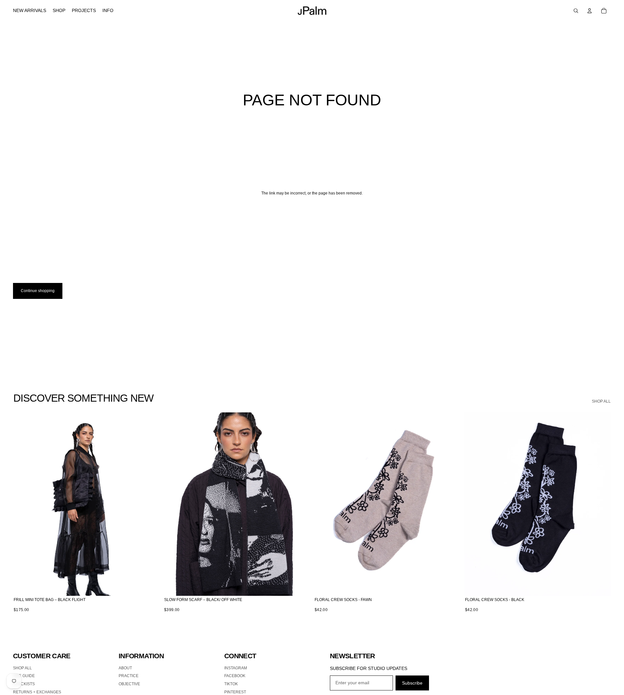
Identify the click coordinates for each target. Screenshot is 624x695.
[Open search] (576, 11)
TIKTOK (231, 684)
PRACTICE (128, 676)
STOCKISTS (24, 684)
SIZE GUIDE (24, 676)
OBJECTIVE (129, 684)
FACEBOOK (234, 676)
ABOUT (125, 668)
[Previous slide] (22, 504)
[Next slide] (150, 504)
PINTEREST (235, 692)
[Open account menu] (589, 11)
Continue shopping (38, 290)
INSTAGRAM (235, 668)
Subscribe (412, 683)
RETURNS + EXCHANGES (37, 692)
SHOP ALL (601, 401)
